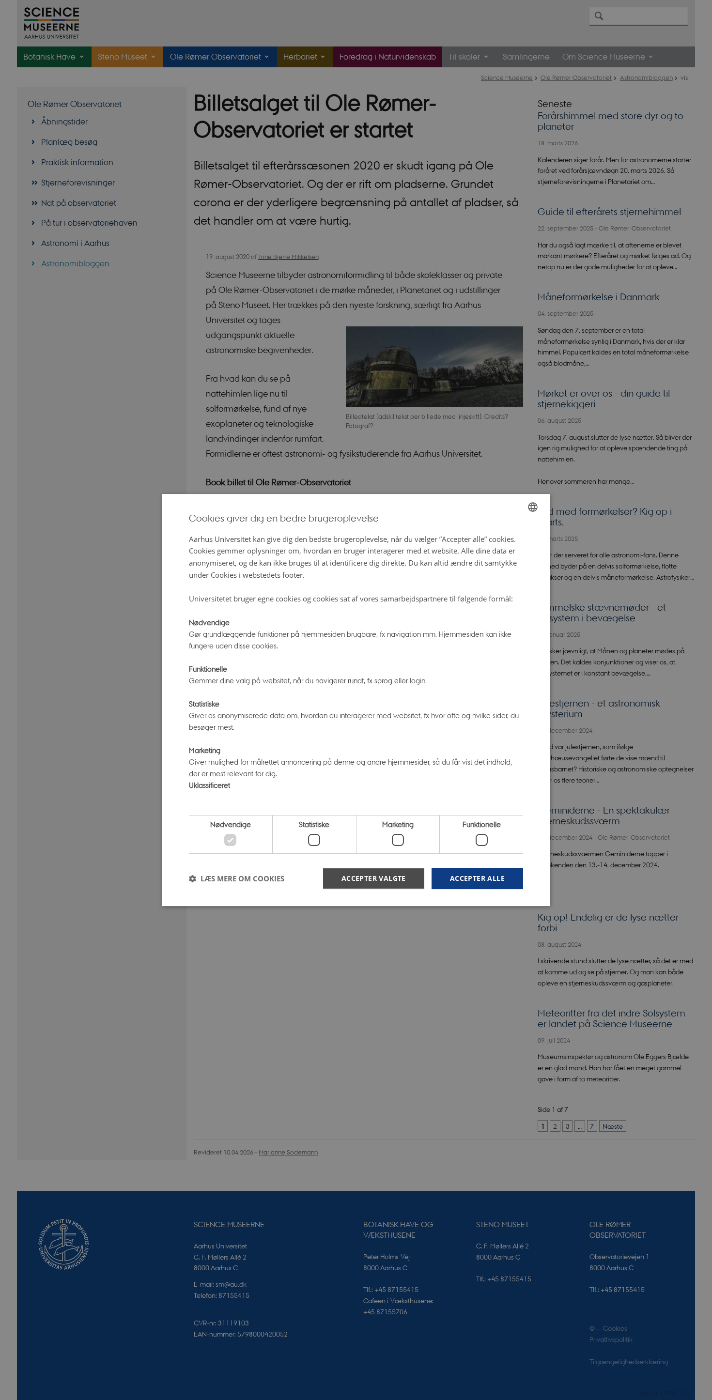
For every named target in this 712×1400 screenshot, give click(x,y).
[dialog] (356, 700)
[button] (236, 878)
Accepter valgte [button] (373, 878)
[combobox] (533, 507)
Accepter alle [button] (477, 878)
